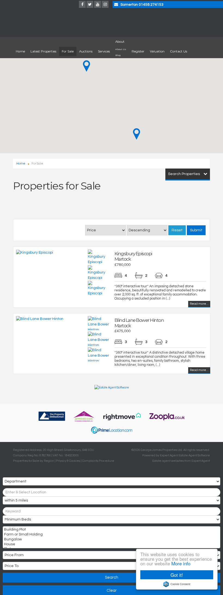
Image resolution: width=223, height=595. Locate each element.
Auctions (85, 51)
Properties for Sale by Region (33, 460)
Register (138, 51)
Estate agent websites (168, 460)
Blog (118, 55)
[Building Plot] (111, 530)
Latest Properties (43, 51)
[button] (86, 66)
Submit (196, 230)
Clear (112, 590)
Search (111, 577)
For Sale (68, 51)
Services (104, 51)
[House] (111, 544)
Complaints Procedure (98, 460)
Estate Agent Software (194, 455)
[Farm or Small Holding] (111, 534)
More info (180, 563)
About (120, 41)
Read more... (199, 303)
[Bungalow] (111, 539)
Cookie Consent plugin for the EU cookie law (176, 584)
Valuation (157, 51)
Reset (177, 230)
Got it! (177, 574)
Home (20, 51)
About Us (120, 49)
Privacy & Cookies (68, 460)
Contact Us (178, 51)
